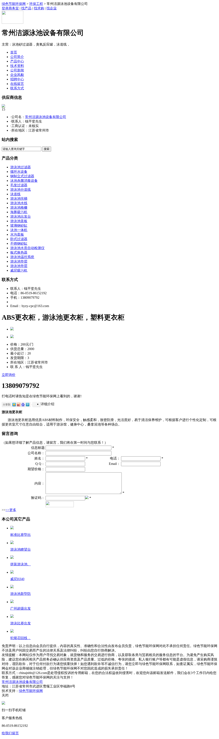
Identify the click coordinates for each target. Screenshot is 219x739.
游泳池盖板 (18, 221)
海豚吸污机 (18, 212)
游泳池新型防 (20, 594)
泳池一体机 (18, 230)
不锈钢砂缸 (18, 243)
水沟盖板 (17, 234)
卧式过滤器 (18, 239)
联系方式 (17, 88)
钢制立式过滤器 (22, 176)
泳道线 (15, 194)
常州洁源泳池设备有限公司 (45, 117)
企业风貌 (17, 75)
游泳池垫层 (18, 261)
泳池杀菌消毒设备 (24, 180)
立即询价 (8, 375)
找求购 (39, 8)
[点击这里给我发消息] (3, 703)
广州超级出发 (20, 608)
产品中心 (17, 61)
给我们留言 (10, 733)
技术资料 (17, 66)
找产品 (26, 8)
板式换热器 (18, 252)
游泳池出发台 (20, 216)
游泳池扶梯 (18, 198)
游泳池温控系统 (22, 257)
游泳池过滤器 (20, 167)
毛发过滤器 (18, 185)
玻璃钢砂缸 (18, 225)
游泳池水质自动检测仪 (27, 248)
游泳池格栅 (18, 207)
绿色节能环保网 (14, 4)
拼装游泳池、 (20, 564)
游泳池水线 (18, 203)
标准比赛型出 (20, 535)
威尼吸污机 (18, 270)
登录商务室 (10, 8)
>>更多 (11, 510)
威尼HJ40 (17, 579)
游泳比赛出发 (20, 623)
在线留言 (17, 84)
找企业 (51, 8)
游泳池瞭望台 (20, 549)
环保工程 (36, 4)
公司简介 (17, 57)
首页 (13, 52)
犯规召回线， (20, 638)
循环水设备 (18, 171)
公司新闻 (17, 70)
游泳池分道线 (20, 189)
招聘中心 (17, 79)
